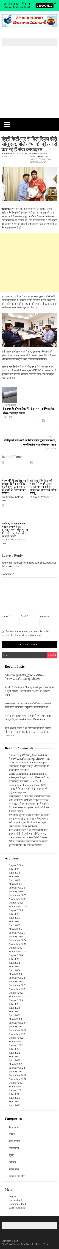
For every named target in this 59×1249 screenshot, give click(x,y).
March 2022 (15, 1064)
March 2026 (15, 884)
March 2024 (15, 974)
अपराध (12, 1134)
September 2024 (18, 951)
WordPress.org (17, 1207)
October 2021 (16, 1083)
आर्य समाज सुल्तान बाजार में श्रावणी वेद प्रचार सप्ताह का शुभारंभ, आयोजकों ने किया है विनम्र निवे (29, 819)
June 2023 (14, 1008)
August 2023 (16, 1000)
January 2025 (16, 936)
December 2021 (17, 1075)
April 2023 (14, 1015)
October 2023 (16, 993)
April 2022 (14, 1060)
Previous (9, 404)
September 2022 (18, 1041)
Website (44, 616)
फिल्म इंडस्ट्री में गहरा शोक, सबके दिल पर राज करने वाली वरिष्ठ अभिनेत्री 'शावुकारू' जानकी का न (29, 800)
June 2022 (14, 1053)
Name (6, 616)
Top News (44, 154)
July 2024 (14, 959)
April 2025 (14, 925)
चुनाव (11, 1155)
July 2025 (14, 914)
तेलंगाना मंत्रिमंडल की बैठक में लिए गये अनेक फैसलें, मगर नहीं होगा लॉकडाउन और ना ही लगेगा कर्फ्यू (43, 487)
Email (24, 616)
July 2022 (14, 1049)
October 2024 (16, 947)
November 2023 (17, 989)
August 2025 (16, 910)
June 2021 (14, 1098)
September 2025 (18, 906)
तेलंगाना (32, 156)
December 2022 (17, 1030)
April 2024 (14, 970)
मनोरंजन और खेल (17, 1176)
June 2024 (14, 962)
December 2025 (17, 895)
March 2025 (15, 929)
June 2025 (14, 917)
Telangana (40, 162)
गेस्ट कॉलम (14, 1148)
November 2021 (17, 1079)
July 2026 (14, 869)
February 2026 (17, 887)
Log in (12, 1196)
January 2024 (16, 981)
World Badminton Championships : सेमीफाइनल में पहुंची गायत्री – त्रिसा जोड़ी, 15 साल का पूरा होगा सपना (29, 691)
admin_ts (6, 156)
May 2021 (14, 1101)
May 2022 (14, 1056)
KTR (46, 156)
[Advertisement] (29, 87)
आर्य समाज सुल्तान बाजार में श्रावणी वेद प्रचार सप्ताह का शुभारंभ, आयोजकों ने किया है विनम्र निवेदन (29, 807)
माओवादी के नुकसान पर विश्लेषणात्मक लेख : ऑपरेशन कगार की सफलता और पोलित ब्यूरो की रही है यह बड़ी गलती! (15, 530)
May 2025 (14, 921)
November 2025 (17, 899)
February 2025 (17, 932)
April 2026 (14, 880)
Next (52, 436)
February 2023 (17, 1023)
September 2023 (18, 996)
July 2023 (14, 1004)
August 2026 (16, 865)
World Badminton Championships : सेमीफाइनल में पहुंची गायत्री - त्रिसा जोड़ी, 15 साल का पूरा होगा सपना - (29, 777)
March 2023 (15, 1019)
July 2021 (14, 1094)
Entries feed (15, 1200)
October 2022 (16, 1038)
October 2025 (16, 902)
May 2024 (14, 966)
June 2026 (14, 872)
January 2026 (16, 891)
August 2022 (16, 1045)
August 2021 (16, 1090)
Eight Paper (26, 1244)
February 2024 (17, 978)
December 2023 (17, 985)
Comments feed (17, 1204)
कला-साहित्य (14, 1141)
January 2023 (16, 1026)
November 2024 (17, 944)
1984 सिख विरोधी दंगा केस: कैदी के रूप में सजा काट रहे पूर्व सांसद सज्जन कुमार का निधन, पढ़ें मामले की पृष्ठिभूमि (28, 841)
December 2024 (17, 940)
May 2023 (14, 1011)
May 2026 (14, 876)
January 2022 (16, 1071)
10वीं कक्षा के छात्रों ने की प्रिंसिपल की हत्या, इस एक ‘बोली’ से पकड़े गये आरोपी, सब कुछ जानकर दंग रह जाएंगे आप (28, 732)
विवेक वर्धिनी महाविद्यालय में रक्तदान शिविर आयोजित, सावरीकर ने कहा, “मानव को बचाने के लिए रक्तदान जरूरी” (15, 487)
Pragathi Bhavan (38, 159)
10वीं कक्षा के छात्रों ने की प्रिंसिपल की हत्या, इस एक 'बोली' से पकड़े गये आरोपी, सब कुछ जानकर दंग (28, 834)
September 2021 (18, 1086)
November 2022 (17, 1034)
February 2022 (17, 1068)
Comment (8, 573)
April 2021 (14, 1105)
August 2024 (16, 955)
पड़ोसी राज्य (14, 1169)
